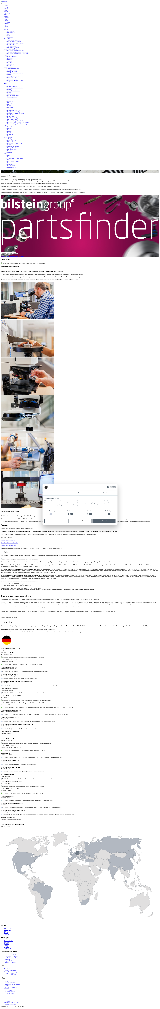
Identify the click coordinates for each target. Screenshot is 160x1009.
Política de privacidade (10, 970)
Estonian (6, 23)
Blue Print (10, 37)
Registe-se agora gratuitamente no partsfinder (12, 256)
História (9, 85)
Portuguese (7, 13)
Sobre (5, 83)
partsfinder (10, 58)
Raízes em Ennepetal (12, 86)
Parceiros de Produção (13, 47)
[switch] (70, 514)
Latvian (6, 20)
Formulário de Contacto (13, 91)
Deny (56, 520)
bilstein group (10, 32)
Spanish (6, 16)
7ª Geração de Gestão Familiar (15, 88)
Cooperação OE (11, 46)
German (6, 5)
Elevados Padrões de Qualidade (15, 43)
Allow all (104, 520)
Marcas (6, 29)
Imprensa (9, 92)
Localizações (10, 64)
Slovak (6, 26)
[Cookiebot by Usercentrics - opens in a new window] (108, 487)
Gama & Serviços (12, 56)
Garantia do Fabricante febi (8, 540)
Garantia (9, 61)
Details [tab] (80, 493)
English (6, 7)
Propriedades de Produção (14, 41)
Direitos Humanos (12, 71)
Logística (9, 62)
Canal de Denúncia (9, 973)
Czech (5, 25)
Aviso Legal (7, 969)
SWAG (9, 35)
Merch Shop (10, 31)
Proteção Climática (12, 70)
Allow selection (80, 520)
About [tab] (105, 493)
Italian (5, 14)
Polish (5, 19)
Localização (10, 44)
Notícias (9, 74)
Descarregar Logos (12, 97)
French (6, 8)
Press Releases (11, 94)
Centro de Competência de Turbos (16, 50)
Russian (6, 10)
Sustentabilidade (8, 67)
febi (8, 34)
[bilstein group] (5, 1)
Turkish (6, 11)
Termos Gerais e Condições (11, 972)
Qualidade (10, 59)
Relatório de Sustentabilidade (15, 73)
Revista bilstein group (13, 95)
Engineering (7, 38)
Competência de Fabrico (13, 40)
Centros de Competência (10, 49)
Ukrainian (6, 17)
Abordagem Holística (13, 68)
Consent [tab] (55, 493)
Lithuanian (7, 22)
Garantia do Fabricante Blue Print (9, 543)
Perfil (5, 55)
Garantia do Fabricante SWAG (9, 545)
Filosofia (9, 89)
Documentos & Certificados (11, 975)
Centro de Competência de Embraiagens (17, 52)
